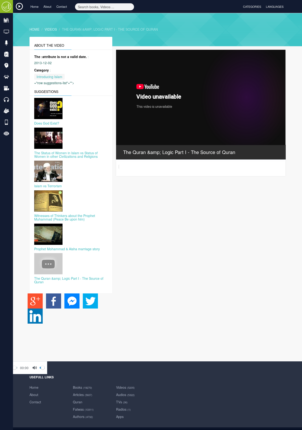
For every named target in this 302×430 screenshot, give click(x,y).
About (47, 6)
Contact (61, 6)
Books (82, 387)
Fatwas (83, 409)
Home (34, 6)
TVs (122, 402)
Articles (82, 394)
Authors (83, 416)
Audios (125, 394)
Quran (77, 402)
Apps (120, 416)
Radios (123, 409)
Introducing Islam (49, 76)
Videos (51, 29)
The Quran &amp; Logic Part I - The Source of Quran (110, 29)
